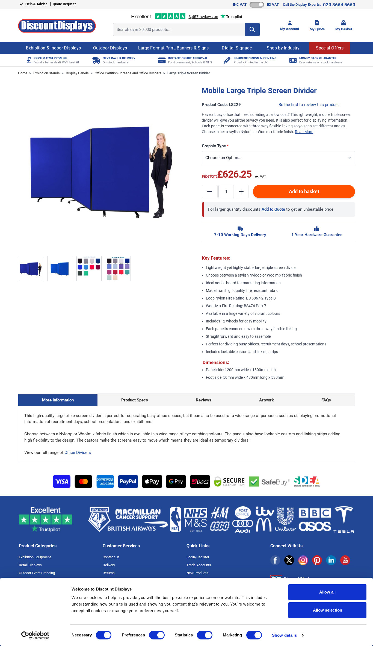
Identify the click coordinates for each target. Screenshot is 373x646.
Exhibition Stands (46, 73)
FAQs (326, 400)
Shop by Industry (283, 48)
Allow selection (327, 610)
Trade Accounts (199, 565)
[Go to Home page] (57, 26)
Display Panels (77, 73)
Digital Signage (237, 48)
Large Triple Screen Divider (188, 73)
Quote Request (64, 4)
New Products (197, 573)
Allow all (327, 592)
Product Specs (134, 400)
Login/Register (198, 557)
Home (22, 73)
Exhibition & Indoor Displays (53, 48)
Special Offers (330, 48)
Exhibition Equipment (35, 557)
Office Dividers (77, 452)
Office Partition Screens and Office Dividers (128, 73)
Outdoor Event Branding (37, 573)
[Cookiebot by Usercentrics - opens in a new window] (35, 635)
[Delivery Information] (95, 60)
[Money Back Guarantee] (292, 60)
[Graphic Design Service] (226, 60)
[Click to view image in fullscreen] (100, 168)
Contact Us (111, 557)
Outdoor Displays (110, 48)
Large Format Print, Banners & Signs (173, 48)
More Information (58, 400)
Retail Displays (30, 565)
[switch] (157, 635)
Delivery (109, 565)
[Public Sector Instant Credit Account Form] (161, 60)
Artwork (266, 400)
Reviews (203, 400)
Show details (284, 635)
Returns (109, 573)
